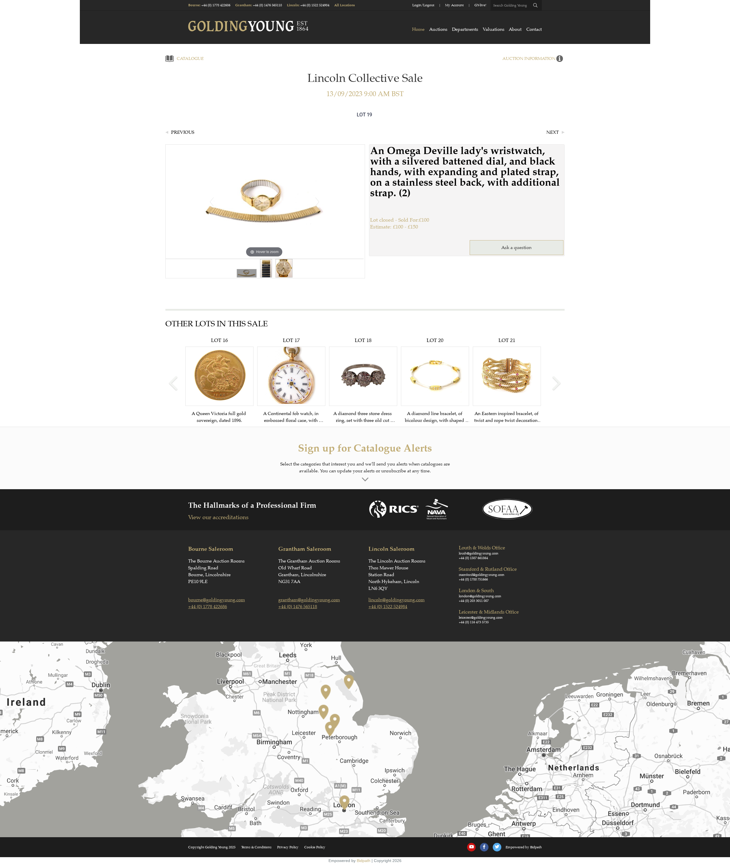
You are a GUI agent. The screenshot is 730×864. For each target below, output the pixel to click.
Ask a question (516, 247)
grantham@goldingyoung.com (309, 600)
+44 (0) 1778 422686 (215, 5)
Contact (534, 29)
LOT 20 (435, 380)
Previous (182, 132)
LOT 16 (219, 380)
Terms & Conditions (256, 847)
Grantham (243, 5)
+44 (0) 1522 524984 (314, 5)
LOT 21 (507, 380)
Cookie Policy (314, 847)
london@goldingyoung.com (480, 596)
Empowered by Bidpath (524, 847)
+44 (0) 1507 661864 (473, 558)
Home (418, 29)
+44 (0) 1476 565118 (267, 5)
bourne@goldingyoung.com (216, 600)
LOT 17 (291, 380)
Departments (465, 29)
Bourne (194, 5)
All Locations (344, 5)
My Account (454, 5)
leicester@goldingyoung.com (481, 617)
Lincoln (293, 5)
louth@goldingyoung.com (478, 553)
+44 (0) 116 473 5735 (474, 622)
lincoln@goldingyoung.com (396, 600)
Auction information (528, 58)
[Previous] (211, 202)
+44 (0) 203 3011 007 (474, 600)
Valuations (493, 29)
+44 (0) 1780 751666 (473, 579)
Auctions (438, 29)
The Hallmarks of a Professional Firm (252, 505)
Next (552, 132)
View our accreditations (218, 517)
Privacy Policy (288, 847)
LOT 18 (363, 380)
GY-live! (480, 5)
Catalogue (190, 58)
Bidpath (363, 860)
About (515, 29)
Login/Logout (423, 5)
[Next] (317, 202)
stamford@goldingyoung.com (481, 574)
